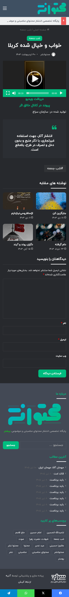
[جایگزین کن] (51, 201)
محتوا (27, 545)
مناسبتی (22, 552)
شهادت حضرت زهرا (38, 539)
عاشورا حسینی (57, 545)
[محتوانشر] (52, 8)
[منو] (5, 10)
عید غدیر (39, 545)
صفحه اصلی (40, 30)
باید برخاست (57, 480)
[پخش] (61, 93)
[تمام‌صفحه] (8, 93)
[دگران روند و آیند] (18, 232)
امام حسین (35, 532)
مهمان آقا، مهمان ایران (51, 467)
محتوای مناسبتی (40, 552)
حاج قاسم (20, 532)
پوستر (61, 558)
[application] (34, 79)
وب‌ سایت (61, 356)
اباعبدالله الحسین (55, 532)
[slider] (37, 93)
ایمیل (62, 339)
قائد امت (59, 474)
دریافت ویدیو (34, 99)
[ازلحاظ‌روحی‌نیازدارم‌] (18, 201)
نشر (11, 552)
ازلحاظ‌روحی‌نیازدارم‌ (22, 213)
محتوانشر (45, 54)
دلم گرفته (60, 244)
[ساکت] (14, 93)
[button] (34, 79)
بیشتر (7, 431)
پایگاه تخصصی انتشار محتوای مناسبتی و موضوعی (32, 21)
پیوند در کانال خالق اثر (34, 105)
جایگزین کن (59, 213)
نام (63, 323)
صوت (21, 539)
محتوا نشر (13, 545)
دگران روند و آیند (23, 244)
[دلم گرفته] (51, 232)
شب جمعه (25, 30)
